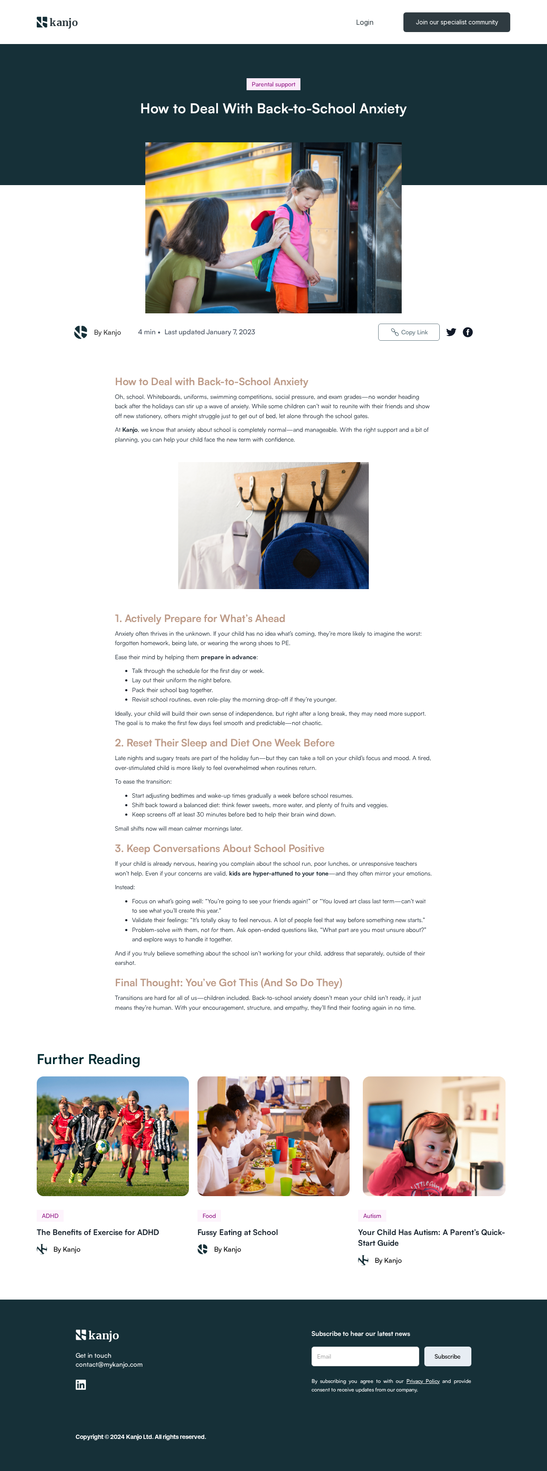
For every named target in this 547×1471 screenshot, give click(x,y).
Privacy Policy (423, 1381)
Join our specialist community (457, 22)
